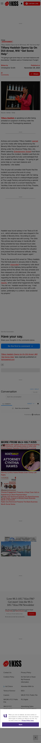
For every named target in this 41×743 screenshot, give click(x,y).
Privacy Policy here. (28, 720)
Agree (20, 724)
